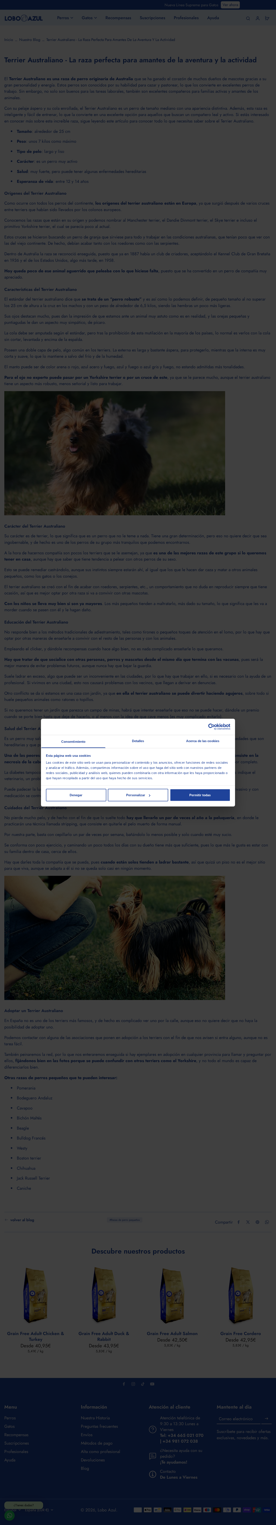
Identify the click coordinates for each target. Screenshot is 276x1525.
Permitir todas (200, 795)
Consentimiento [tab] (73, 741)
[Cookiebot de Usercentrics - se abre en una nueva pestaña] (211, 727)
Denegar (76, 795)
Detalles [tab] (138, 741)
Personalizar (135, 795)
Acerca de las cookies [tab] (202, 741)
